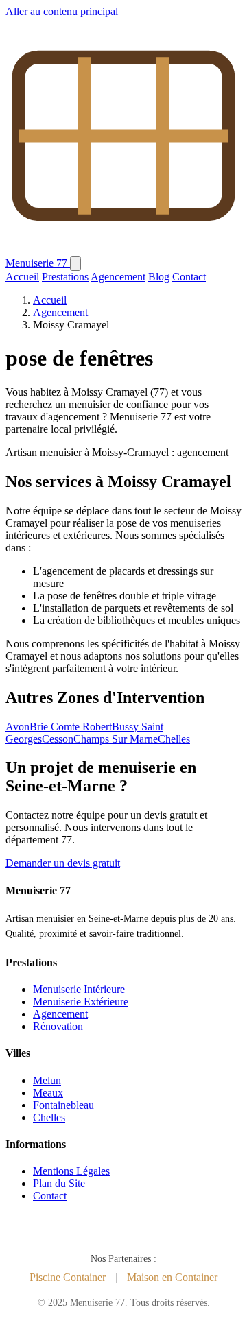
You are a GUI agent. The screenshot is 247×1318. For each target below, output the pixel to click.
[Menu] (75, 263)
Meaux (48, 1093)
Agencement (118, 277)
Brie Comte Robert (71, 726)
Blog (158, 277)
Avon (17, 726)
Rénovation (58, 1026)
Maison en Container (172, 1277)
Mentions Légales (71, 1171)
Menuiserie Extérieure (80, 1001)
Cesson (57, 739)
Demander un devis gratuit (62, 863)
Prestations (65, 277)
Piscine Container (68, 1277)
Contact (189, 277)
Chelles (174, 739)
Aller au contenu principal (61, 11)
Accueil (22, 277)
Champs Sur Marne (115, 739)
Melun (47, 1080)
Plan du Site (59, 1183)
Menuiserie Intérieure (79, 989)
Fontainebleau (63, 1105)
